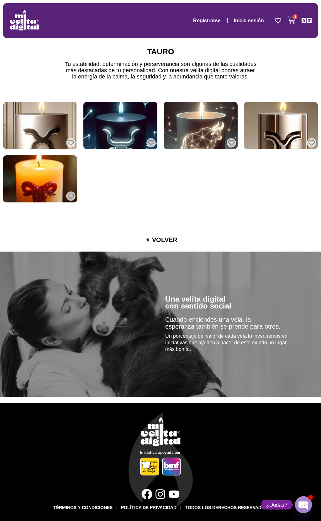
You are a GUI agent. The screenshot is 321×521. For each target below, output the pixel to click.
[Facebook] (146, 494)
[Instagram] (160, 494)
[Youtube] (173, 494)
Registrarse (207, 20)
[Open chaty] (303, 504)
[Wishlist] (278, 20)
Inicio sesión (249, 20)
